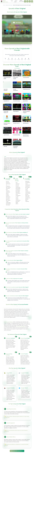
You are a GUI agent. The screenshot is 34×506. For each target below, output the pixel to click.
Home (12, 0)
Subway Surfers (15, 1)
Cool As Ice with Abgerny (8, 321)
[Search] (25, 1)
